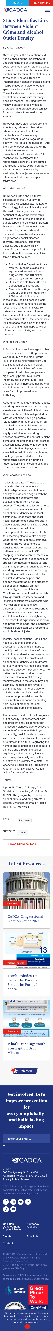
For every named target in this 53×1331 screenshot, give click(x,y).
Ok (27, 1326)
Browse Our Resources (21, 843)
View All (26, 1070)
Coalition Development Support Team (12, 1226)
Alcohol (22, 832)
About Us (32, 1236)
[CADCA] (15, 10)
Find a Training (41, 3)
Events (7, 1236)
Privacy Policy (11, 1179)
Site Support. (22, 1268)
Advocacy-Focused (33, 1225)
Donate (17, 3)
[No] (49, 1320)
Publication (24, 820)
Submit (4, 1145)
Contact (8, 1243)
